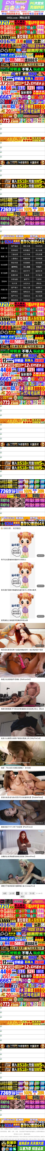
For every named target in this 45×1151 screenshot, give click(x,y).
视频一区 (4, 248)
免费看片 (4, 298)
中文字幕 (26, 254)
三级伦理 (14, 254)
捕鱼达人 (14, 271)
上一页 (12, 893)
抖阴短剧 (26, 300)
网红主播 (26, 246)
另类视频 (39, 258)
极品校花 (14, 300)
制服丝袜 (26, 258)
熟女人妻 (26, 287)
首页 (4, 893)
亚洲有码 (14, 250)
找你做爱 (39, 263)
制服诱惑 (39, 292)
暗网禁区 (14, 292)
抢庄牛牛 (26, 271)
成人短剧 (39, 296)
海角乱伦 (26, 292)
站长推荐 (4, 265)
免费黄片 (39, 287)
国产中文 (14, 296)
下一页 (32, 893)
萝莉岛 (38, 283)
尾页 (22, 896)
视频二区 (4, 256)
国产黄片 (14, 287)
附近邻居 (14, 263)
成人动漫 (39, 250)
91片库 (14, 283)
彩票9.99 (14, 275)
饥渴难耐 (26, 263)
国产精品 (14, 246)
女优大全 (26, 283)
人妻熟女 (14, 258)
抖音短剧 (14, 279)
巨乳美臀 (39, 254)
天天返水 (39, 275)
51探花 (39, 279)
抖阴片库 (4, 290)
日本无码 (39, 246)
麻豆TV (27, 279)
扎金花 (26, 275)
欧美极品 (26, 250)
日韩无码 (39, 300)
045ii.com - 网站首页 (18, 17)
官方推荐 (4, 273)
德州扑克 (39, 271)
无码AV (4, 281)
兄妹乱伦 (26, 296)
